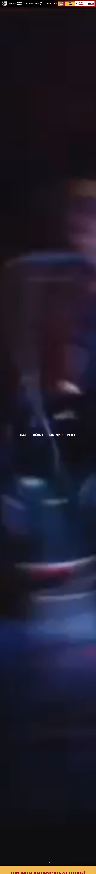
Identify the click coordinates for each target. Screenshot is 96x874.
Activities (12, 3)
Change (91, 3)
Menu (36, 3)
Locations (29, 3)
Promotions (52, 3)
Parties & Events (20, 3)
